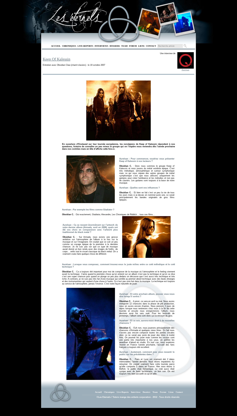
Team (124, 46)
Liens (141, 46)
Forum (133, 46)
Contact (151, 46)
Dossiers (115, 46)
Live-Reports (85, 46)
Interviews (101, 46)
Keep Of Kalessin (56, 59)
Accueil (56, 46)
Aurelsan (185, 70)
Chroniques (69, 46)
